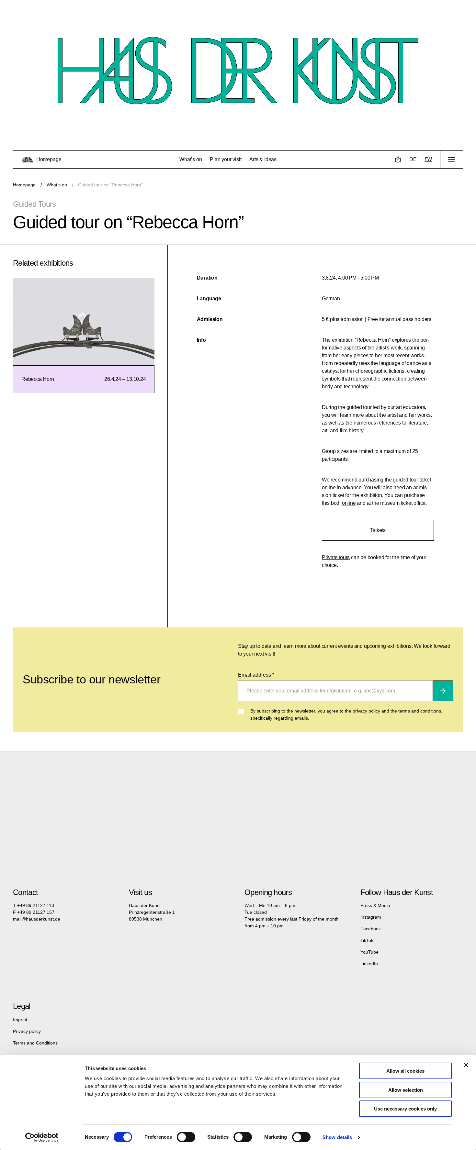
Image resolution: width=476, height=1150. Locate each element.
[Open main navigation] (451, 159)
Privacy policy (27, 1031)
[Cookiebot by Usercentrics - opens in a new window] (42, 1137)
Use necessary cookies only (405, 1108)
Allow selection (405, 1090)
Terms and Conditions (35, 1042)
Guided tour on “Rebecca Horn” (110, 184)
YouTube (369, 952)
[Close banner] (466, 1065)
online (349, 503)
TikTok (366, 940)
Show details (337, 1137)
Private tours (336, 557)
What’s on (57, 184)
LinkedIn (369, 963)
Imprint (20, 1019)
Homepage (24, 184)
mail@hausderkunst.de (36, 919)
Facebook (370, 928)
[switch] (186, 1137)
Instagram (370, 917)
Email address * (256, 675)
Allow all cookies (405, 1071)
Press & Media (375, 905)
